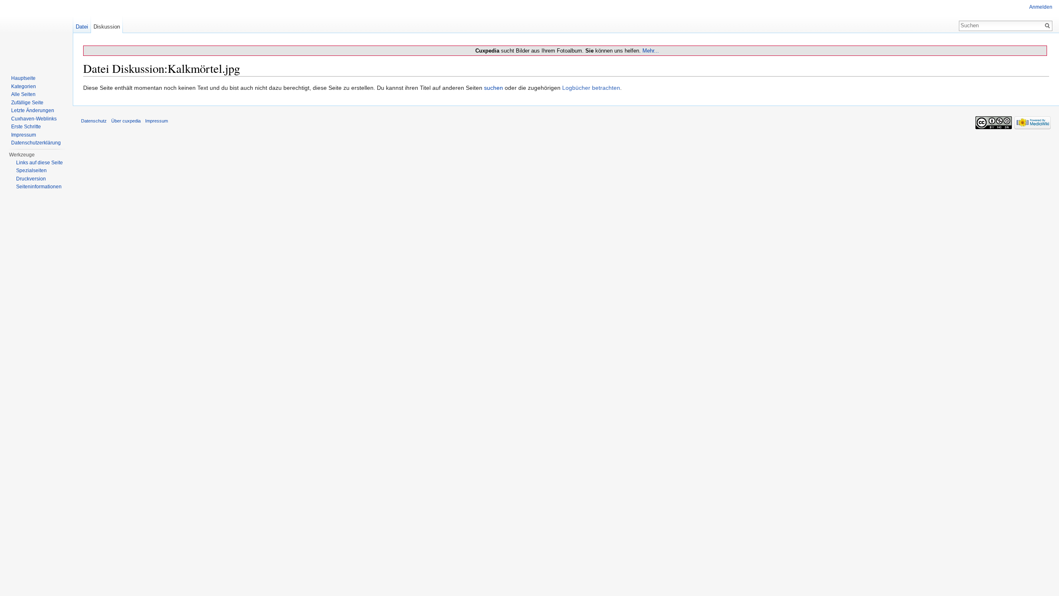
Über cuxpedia (126, 120)
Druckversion (31, 179)
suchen (493, 87)
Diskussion (106, 27)
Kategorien (23, 86)
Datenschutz (94, 120)
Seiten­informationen (39, 187)
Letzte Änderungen (32, 110)
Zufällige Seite (27, 103)
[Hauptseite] (36, 33)
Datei (82, 27)
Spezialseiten (31, 170)
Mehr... (650, 51)
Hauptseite (23, 78)
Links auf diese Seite (39, 163)
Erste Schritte (26, 127)
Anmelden (1040, 7)
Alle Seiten (23, 94)
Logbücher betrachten (591, 87)
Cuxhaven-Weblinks (34, 119)
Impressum (23, 135)
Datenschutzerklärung (36, 143)
